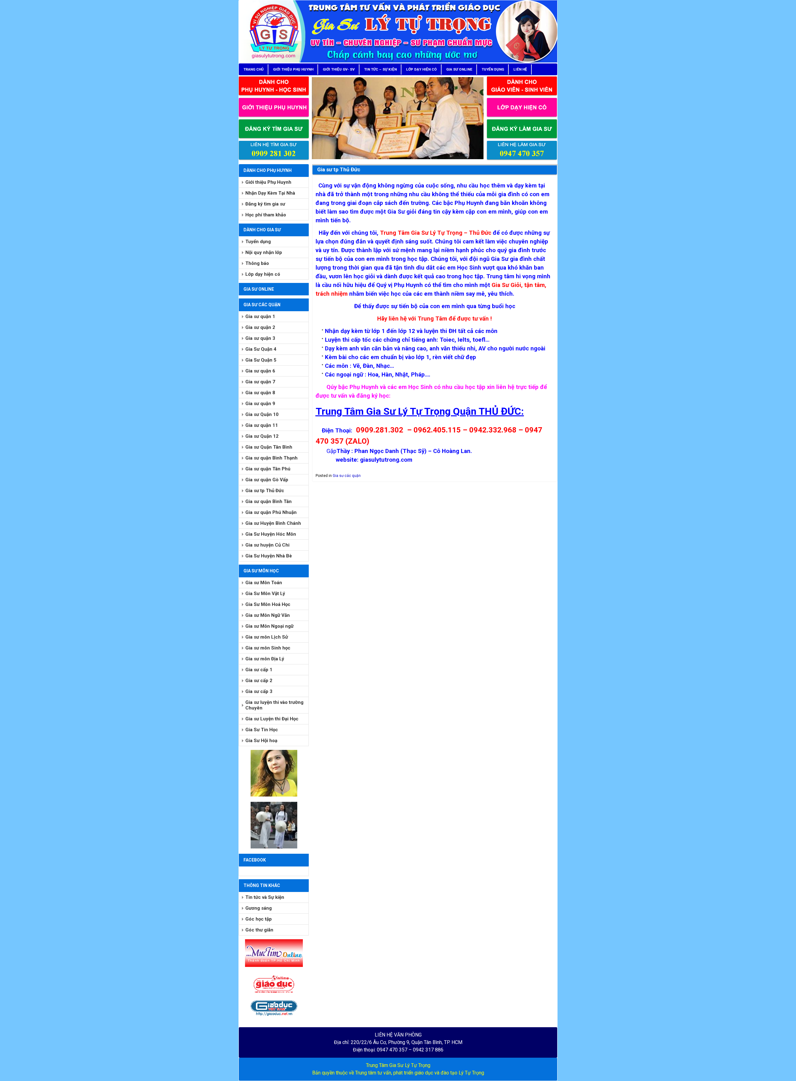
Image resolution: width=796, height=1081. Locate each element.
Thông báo (257, 263)
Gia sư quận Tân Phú (267, 469)
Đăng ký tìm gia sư (265, 204)
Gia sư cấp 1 (258, 669)
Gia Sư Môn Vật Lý (265, 593)
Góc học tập (258, 919)
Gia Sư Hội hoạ (261, 740)
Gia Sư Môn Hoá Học (267, 604)
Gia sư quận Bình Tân (268, 501)
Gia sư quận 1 (260, 316)
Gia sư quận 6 (260, 371)
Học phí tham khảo (265, 215)
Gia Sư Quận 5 (260, 360)
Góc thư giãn (259, 930)
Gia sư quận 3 (260, 338)
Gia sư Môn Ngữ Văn (267, 615)
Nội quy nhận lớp (263, 252)
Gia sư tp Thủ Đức (264, 490)
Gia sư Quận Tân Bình (268, 447)
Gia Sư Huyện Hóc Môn (270, 534)
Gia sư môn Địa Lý (264, 659)
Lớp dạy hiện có (262, 274)
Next (494, 116)
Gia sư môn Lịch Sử (266, 637)
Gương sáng (258, 908)
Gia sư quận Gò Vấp (266, 480)
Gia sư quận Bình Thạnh (271, 458)
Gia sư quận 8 (260, 392)
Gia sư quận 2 (260, 327)
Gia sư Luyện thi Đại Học (271, 719)
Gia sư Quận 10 (262, 414)
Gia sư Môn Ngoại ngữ (269, 626)
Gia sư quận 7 (260, 382)
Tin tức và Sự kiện (264, 897)
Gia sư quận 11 (261, 425)
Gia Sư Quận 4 (260, 349)
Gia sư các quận (347, 476)
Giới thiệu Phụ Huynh (268, 182)
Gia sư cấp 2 (258, 680)
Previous (301, 116)
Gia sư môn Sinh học (267, 648)
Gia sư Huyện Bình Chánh (273, 523)
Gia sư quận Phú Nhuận (271, 512)
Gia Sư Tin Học (261, 729)
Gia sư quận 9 (260, 403)
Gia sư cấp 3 (258, 691)
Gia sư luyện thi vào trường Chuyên (274, 705)
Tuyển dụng (258, 241)
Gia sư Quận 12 (262, 436)
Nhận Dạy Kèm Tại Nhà (270, 193)
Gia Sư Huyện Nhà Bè (268, 556)
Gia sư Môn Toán (263, 582)
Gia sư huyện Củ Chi (267, 545)
